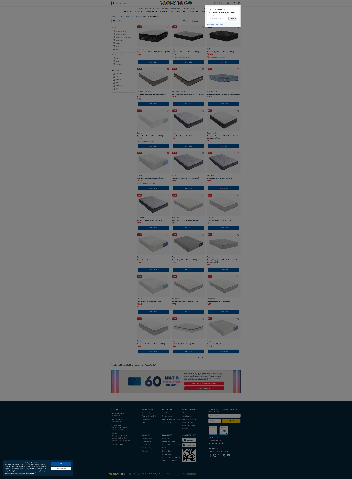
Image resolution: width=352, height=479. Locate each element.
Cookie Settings (61, 468)
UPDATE (233, 18)
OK (61, 463)
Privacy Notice (30, 473)
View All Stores (213, 24)
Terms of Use (43, 471)
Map (223, 24)
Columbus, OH (220, 9)
